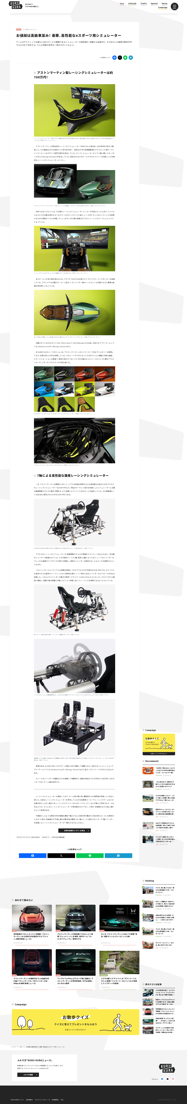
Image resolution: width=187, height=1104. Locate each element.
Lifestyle (132, 3)
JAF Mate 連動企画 (58, 837)
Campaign (162, 7)
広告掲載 (28, 1100)
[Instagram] (173, 1079)
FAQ (62, 1100)
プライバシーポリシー (41, 1100)
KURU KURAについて (17, 1100)
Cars (122, 3)
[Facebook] (114, 57)
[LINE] (125, 57)
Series (165, 3)
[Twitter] (120, 57)
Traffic (143, 3)
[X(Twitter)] (167, 1079)
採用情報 (54, 1100)
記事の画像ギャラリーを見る (74, 830)
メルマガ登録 (28, 1075)
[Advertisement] (88, 877)
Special (154, 3)
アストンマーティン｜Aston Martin (29, 837)
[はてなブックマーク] (131, 57)
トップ (13, 1047)
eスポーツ (46, 837)
